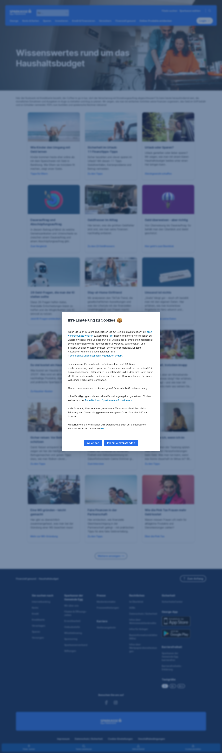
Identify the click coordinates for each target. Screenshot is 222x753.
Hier (111, 335)
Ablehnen (93, 443)
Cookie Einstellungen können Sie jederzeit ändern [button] (95, 355)
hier (102, 428)
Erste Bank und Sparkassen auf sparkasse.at (109, 400)
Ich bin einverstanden (121, 443)
